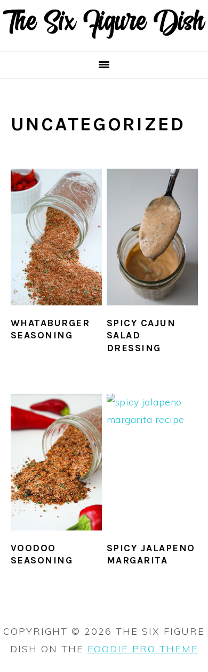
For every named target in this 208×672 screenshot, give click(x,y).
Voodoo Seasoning (42, 554)
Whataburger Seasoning (50, 329)
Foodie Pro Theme (142, 649)
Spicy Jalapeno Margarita (151, 554)
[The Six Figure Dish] (104, 37)
